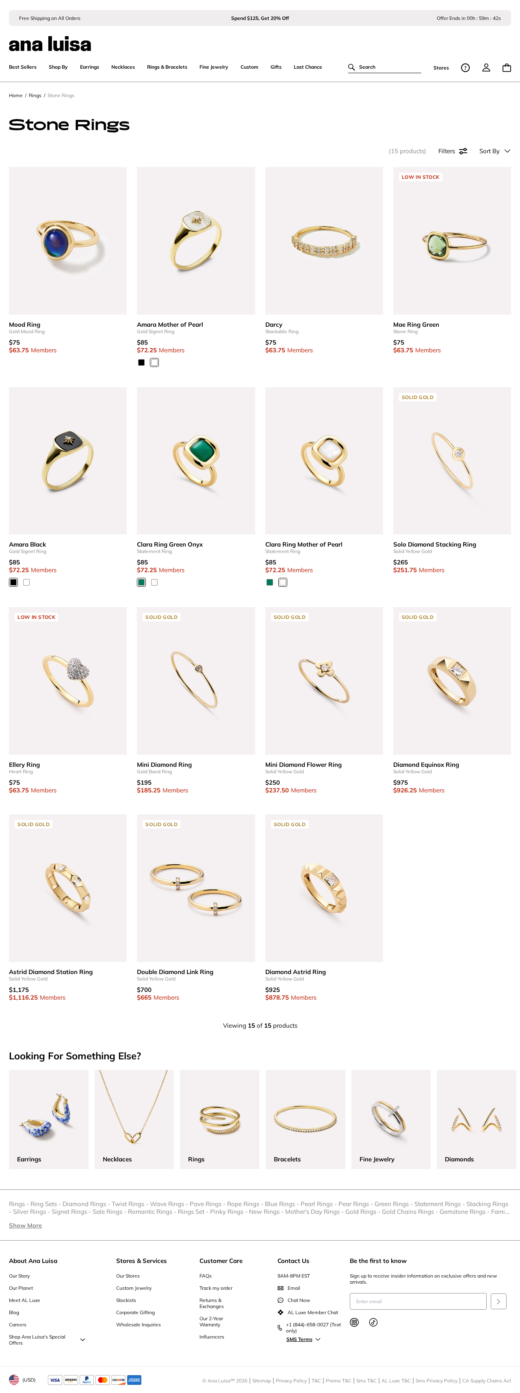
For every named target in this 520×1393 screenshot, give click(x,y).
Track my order (215, 1288)
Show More (25, 1225)
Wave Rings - (170, 1204)
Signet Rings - (72, 1211)
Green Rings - (394, 1204)
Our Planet (21, 1288)
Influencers (211, 1337)
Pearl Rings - (319, 1204)
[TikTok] (373, 1322)
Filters (446, 151)
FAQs (205, 1276)
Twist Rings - (131, 1204)
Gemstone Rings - (465, 1211)
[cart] (507, 67)
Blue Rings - (283, 1204)
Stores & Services (141, 1261)
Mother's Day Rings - (315, 1211)
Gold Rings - (363, 1211)
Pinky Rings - (229, 1211)
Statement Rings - (440, 1204)
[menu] (486, 67)
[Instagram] (354, 1322)
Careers (17, 1324)
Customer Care (221, 1261)
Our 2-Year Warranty (211, 1321)
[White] (154, 362)
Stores (441, 68)
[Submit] (499, 1301)
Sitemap (261, 1381)
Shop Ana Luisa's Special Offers (37, 1340)
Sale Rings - (110, 1211)
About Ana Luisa (33, 1261)
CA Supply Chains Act (486, 1381)
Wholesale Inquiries (138, 1324)
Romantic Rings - (153, 1211)
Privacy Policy (291, 1381)
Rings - (19, 1204)
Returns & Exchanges (211, 1303)
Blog (14, 1312)
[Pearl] (154, 582)
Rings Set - (194, 1211)
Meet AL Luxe (24, 1300)
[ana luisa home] (260, 38)
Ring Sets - (46, 1204)
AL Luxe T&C (396, 1381)
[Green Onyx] (141, 582)
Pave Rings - (208, 1204)
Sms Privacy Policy (436, 1381)
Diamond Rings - (87, 1204)
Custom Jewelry (134, 1288)
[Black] (141, 362)
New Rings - (267, 1211)
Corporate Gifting (135, 1312)
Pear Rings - (356, 1204)
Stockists (126, 1300)
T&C (316, 1381)
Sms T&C (366, 1381)
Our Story (19, 1276)
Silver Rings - (32, 1211)
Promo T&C (338, 1381)
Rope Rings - (246, 1204)
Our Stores (128, 1276)
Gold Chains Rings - (411, 1211)
